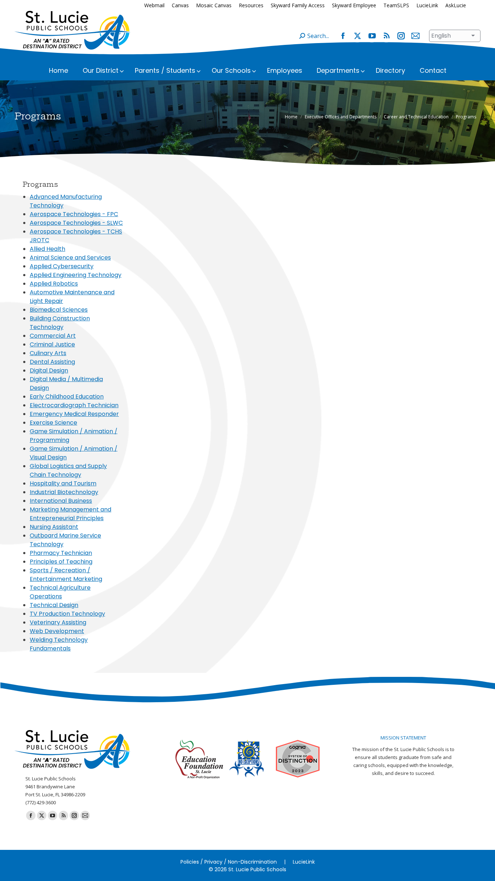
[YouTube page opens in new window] (371, 35)
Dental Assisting (52, 362)
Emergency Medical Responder (74, 414)
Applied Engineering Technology (75, 275)
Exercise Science (53, 422)
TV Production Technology (67, 614)
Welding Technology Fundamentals (59, 644)
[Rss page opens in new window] (386, 35)
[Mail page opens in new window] (415, 35)
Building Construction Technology (60, 322)
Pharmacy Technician (61, 553)
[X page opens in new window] (357, 35)
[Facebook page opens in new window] (342, 35)
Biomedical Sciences (59, 309)
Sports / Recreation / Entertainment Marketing (66, 574)
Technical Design (54, 605)
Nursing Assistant (54, 527)
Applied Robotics (54, 283)
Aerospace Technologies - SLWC (76, 223)
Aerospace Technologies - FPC (74, 214)
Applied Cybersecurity (61, 266)
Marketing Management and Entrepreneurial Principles (70, 513)
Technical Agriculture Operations (60, 591)
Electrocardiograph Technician (74, 405)
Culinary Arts (48, 353)
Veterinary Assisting (58, 622)
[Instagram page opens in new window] (400, 35)
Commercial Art (53, 336)
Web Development (57, 631)
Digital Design (49, 370)
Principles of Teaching (61, 561)
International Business (61, 501)
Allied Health (47, 249)
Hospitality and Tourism (63, 483)
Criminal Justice (52, 344)
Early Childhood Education (67, 396)
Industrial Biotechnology (64, 492)
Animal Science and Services (70, 257)
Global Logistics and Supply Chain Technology (68, 470)
